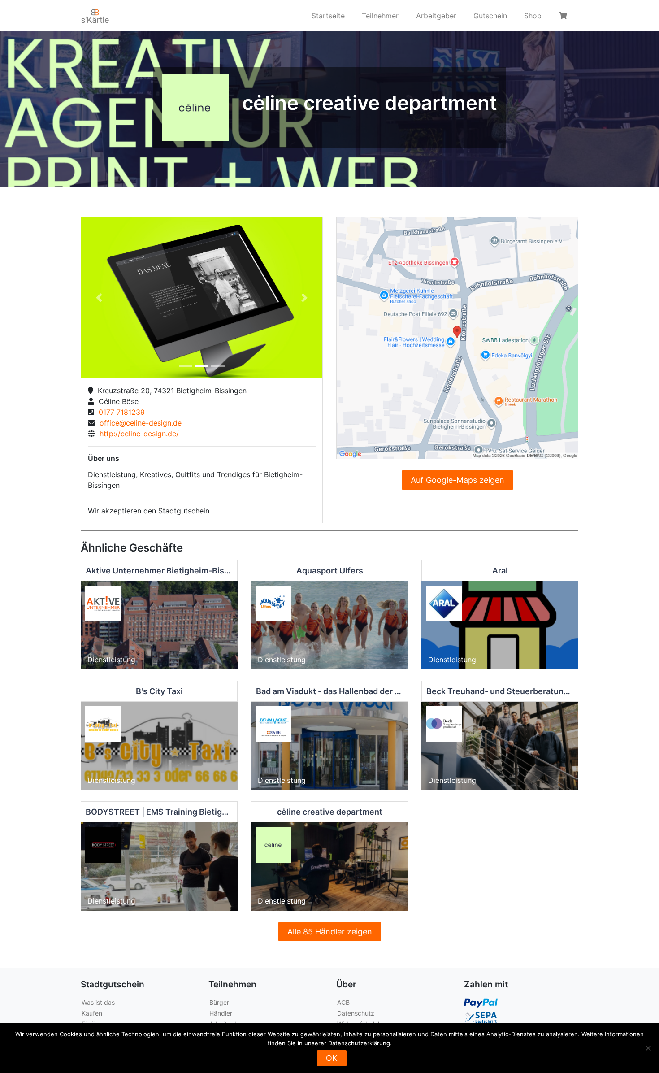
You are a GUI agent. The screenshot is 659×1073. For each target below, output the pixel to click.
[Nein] (647, 1047)
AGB (343, 1002)
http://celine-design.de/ (137, 433)
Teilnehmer (380, 15)
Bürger (219, 1002)
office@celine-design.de (138, 422)
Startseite (328, 15)
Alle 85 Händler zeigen (329, 931)
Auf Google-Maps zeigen (457, 480)
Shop (533, 15)
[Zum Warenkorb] (564, 16)
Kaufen (92, 1013)
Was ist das (98, 1002)
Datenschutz (355, 1013)
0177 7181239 (119, 412)
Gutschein (490, 15)
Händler (220, 1013)
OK (332, 1058)
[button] (99, 297)
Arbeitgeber (436, 15)
